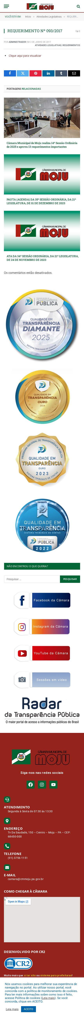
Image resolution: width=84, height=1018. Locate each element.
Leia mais (48, 998)
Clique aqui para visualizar (25, 55)
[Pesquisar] (78, 6)
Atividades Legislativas (48, 45)
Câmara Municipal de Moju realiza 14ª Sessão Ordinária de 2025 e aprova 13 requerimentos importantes (42, 144)
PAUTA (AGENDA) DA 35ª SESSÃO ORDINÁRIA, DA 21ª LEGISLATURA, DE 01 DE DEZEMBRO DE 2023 (41, 201)
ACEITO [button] (28, 1009)
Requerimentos (71, 45)
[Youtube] (53, 785)
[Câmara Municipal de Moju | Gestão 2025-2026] (42, 6)
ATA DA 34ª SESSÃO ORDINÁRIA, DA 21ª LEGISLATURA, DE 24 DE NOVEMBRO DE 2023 (43, 258)
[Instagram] (42, 785)
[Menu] (6, 6)
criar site (30, 975)
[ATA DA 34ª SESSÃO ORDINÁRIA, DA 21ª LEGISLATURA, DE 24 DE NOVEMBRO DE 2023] (42, 231)
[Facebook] (31, 785)
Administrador (17, 42)
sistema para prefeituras (56, 975)
